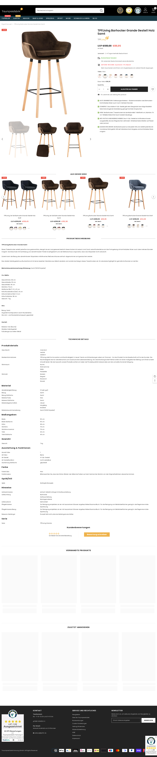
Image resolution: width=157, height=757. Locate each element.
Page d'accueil (7, 24)
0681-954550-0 (39, 721)
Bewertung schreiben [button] (97, 534)
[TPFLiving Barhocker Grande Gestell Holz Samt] (98, 195)
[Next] (90, 139)
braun (134, 226)
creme (138, 226)
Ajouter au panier (129, 89)
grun (54, 228)
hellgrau (24, 228)
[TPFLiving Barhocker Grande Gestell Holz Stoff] (138, 195)
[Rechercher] (69, 10)
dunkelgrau (142, 226)
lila (16, 228)
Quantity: (101, 85)
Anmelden (148, 720)
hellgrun (20, 228)
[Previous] (2, 139)
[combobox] (67, 10)
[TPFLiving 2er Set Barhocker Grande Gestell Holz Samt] (59, 195)
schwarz (11, 228)
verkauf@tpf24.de (40, 733)
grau (99, 226)
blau (103, 226)
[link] (20, 606)
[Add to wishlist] (152, 89)
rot (59, 228)
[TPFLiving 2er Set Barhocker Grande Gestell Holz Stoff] (20, 195)
